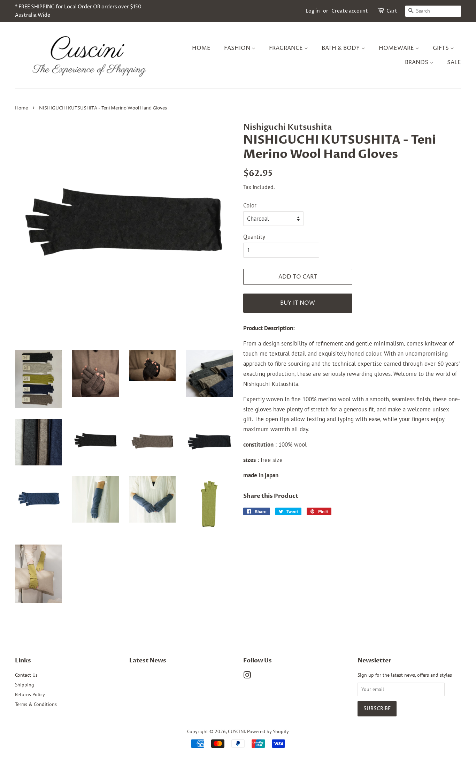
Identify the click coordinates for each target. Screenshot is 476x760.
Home (201, 48)
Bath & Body (341, 48)
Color (249, 205)
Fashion (238, 48)
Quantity (254, 237)
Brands (417, 62)
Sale (454, 62)
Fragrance (286, 48)
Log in (313, 11)
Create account (349, 11)
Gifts (441, 48)
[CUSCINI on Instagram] (247, 676)
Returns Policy (30, 694)
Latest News (147, 660)
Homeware (397, 48)
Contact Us (26, 674)
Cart (391, 11)
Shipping (24, 684)
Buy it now (297, 303)
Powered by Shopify (268, 731)
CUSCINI (236, 731)
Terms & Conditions (36, 704)
